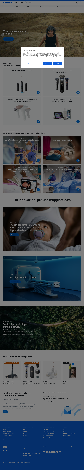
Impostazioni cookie (27, 63)
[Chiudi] (62, 48)
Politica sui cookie (40, 60)
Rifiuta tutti (47, 63)
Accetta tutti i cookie (57, 63)
